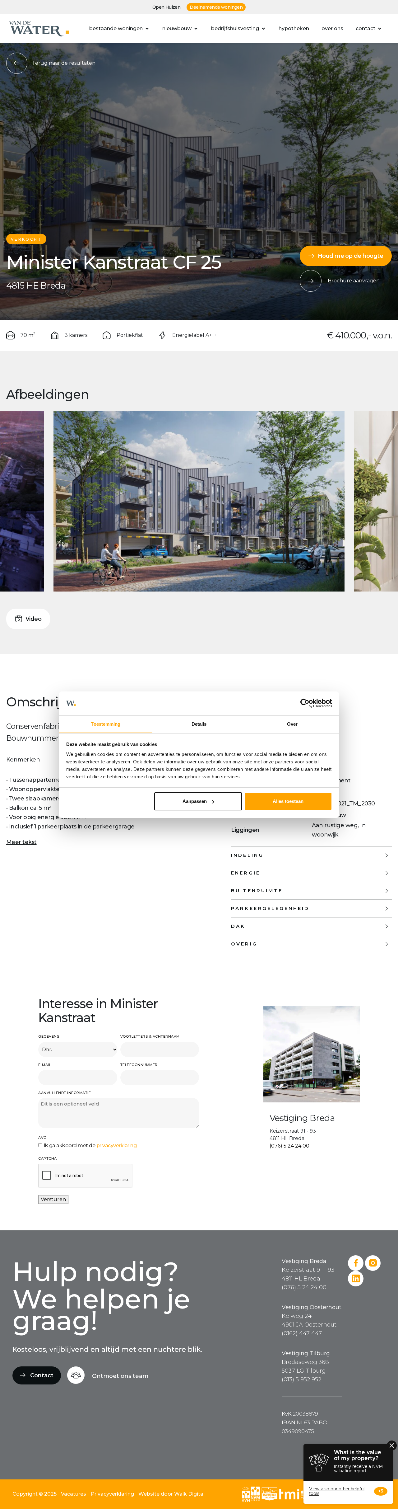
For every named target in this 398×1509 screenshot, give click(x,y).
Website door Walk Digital (171, 1494)
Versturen (53, 1199)
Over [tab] (292, 723)
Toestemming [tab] (105, 723)
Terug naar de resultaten (63, 63)
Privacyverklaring (112, 1494)
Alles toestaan (288, 801)
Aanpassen (195, 801)
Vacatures (73, 1494)
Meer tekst (21, 842)
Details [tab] (199, 723)
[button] (119, 28)
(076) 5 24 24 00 (289, 1146)
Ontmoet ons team (120, 1376)
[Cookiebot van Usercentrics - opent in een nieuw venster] (305, 703)
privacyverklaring (116, 1145)
